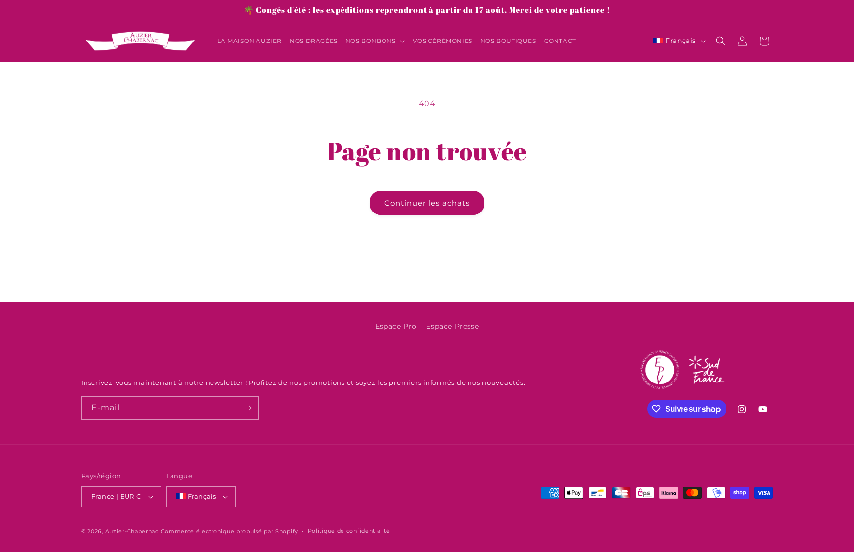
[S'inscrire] (247, 408)
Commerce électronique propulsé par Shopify (229, 531)
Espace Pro (396, 326)
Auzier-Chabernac (132, 531)
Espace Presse (452, 326)
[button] (375, 41)
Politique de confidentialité (349, 530)
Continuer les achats (427, 203)
